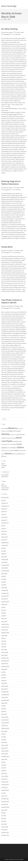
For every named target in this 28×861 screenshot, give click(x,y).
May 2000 (3, 818)
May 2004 (3, 708)
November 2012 (5, 523)
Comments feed (5, 487)
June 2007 (3, 610)
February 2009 (4, 559)
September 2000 (5, 807)
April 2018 (3, 514)
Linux (20, 441)
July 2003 (3, 734)
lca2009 (13, 441)
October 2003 (4, 725)
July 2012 (3, 525)
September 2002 (5, 756)
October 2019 (4, 503)
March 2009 (4, 556)
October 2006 (4, 630)
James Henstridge (8, 6)
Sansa (7, 450)
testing (20, 450)
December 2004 (5, 691)
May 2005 (3, 677)
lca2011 (17, 441)
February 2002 (4, 776)
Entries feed (4, 486)
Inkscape (7, 438)
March (9, 19)
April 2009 (3, 554)
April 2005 (3, 680)
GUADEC (3, 438)
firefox (17, 431)
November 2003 (5, 722)
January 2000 (4, 829)
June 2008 (3, 579)
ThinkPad (24, 450)
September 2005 (5, 666)
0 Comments (17, 34)
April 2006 (3, 646)
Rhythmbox (3, 450)
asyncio (3, 428)
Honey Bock (7, 247)
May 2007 (3, 613)
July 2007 (3, 607)
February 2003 (4, 745)
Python (20, 447)
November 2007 (5, 596)
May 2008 (3, 582)
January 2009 (4, 562)
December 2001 (5, 782)
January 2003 (4, 748)
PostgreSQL (14, 447)
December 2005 (5, 658)
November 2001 (5, 784)
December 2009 (5, 542)
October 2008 (4, 568)
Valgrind (23, 453)
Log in (2, 484)
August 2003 (4, 731)
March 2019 (4, 511)
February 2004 (4, 717)
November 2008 (5, 565)
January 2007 (4, 621)
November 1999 (5, 835)
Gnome (5, 434)
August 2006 (4, 635)
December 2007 (5, 593)
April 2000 (3, 821)
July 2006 (3, 638)
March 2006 (4, 649)
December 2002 (5, 751)
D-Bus (7, 431)
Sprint (13, 450)
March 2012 (4, 531)
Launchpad (6, 441)
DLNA (14, 431)
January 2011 (4, 539)
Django (11, 431)
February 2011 (4, 537)
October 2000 (4, 804)
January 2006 (4, 655)
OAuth (14, 444)
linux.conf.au (4, 444)
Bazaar (11, 428)
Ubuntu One (15, 454)
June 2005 (3, 675)
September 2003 (5, 728)
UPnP (19, 454)
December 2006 (5, 624)
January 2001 (4, 796)
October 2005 (4, 663)
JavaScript (14, 438)
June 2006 (3, 641)
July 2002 (3, 762)
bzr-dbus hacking (9, 29)
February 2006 (4, 652)
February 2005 (4, 686)
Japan (10, 438)
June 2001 (3, 793)
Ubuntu (8, 453)
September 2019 (5, 506)
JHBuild (19, 437)
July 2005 (3, 672)
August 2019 (4, 509)
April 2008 (3, 585)
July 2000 (3, 813)
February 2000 (4, 827)
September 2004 (5, 700)
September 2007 (5, 601)
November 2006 (5, 627)
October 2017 (4, 517)
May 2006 (3, 644)
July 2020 (3, 500)
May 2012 (3, 528)
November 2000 (5, 801)
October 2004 (4, 697)
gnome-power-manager (14, 434)
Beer (16, 428)
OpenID (19, 444)
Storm (17, 450)
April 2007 (3, 615)
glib (20, 431)
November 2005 (5, 661)
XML (2, 456)
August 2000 (4, 810)
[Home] (1, 19)
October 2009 (4, 545)
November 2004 (5, 694)
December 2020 (5, 497)
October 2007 (4, 599)
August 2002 (4, 759)
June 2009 (3, 551)
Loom (9, 444)
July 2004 (3, 706)
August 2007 (4, 604)
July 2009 (3, 548)
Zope (5, 456)
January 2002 (4, 779)
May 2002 (3, 767)
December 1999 (5, 832)
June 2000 (3, 815)
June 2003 (3, 737)
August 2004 (4, 703)
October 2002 (4, 753)
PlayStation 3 (4, 447)
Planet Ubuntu (4, 476)
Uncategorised (7, 34)
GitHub (3, 463)
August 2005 (4, 669)
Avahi (6, 428)
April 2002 (3, 770)
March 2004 (4, 714)
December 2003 (5, 720)
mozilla (11, 444)
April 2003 (3, 739)
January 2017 (4, 520)
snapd (10, 450)
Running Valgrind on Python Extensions (10, 182)
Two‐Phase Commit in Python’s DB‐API (11, 301)
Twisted (3, 453)
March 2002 (4, 773)
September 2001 (5, 790)
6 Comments (17, 252)
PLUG (10, 447)
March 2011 (4, 534)
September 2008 (5, 570)
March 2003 (4, 742)
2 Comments (17, 189)
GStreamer (22, 434)
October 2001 (4, 787)
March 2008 (4, 587)
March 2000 (4, 824)
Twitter (3, 467)
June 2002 (3, 765)
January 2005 (4, 689)
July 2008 (3, 576)
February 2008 (4, 590)
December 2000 (5, 798)
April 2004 (3, 711)
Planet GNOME (4, 475)
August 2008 (4, 573)
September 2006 (5, 632)
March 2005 (4, 683)
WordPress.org (4, 489)
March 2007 (4, 618)
